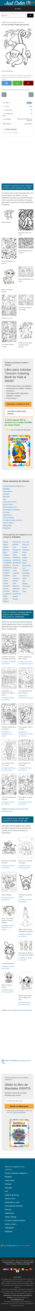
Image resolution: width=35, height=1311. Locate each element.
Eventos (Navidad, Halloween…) (16, 1173)
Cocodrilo (6, 591)
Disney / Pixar (8, 504)
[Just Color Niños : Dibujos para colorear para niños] (18, 3)
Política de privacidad (19, 1112)
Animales (14, 22)
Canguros (6, 573)
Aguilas (5, 542)
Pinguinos (25, 550)
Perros (24, 547)
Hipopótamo (17, 562)
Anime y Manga (8, 517)
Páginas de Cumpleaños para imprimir (7, 734)
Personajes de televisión (11, 510)
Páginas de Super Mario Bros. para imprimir (8, 927)
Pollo (24, 555)
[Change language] (33, 2)
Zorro (24, 591)
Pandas (15, 599)
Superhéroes (7, 515)
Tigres (24, 578)
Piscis (24, 552)
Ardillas (5, 547)
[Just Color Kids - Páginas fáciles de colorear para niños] (15, 1269)
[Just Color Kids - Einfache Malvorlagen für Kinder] (26, 1269)
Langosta (16, 573)
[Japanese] (17, 1271)
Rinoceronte (26, 565)
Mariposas (16, 588)
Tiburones (25, 576)
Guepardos (16, 557)
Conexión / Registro (29, 2)
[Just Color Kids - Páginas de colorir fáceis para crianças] (19, 1269)
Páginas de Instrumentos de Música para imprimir (25, 734)
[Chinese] (30, 1269)
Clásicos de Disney (9, 502)
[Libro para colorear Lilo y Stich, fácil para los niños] (25, 992)
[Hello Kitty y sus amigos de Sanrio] (9, 858)
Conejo (5, 599)
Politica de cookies (11, 1264)
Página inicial (6, 22)
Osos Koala (17, 594)
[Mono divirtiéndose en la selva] (9, 258)
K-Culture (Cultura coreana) (12, 520)
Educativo (6, 496)
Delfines (6, 601)
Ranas (24, 560)
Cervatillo (6, 586)
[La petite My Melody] (9, 960)
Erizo (14, 547)
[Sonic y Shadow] (9, 892)
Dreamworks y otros (10, 507)
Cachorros (6, 558)
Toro (23, 581)
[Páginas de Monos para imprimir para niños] (3, 1060)
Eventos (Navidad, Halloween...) (14, 486)
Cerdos (5, 583)
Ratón (24, 563)
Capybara (6, 575)
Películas (6, 512)
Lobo (14, 583)
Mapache (16, 586)
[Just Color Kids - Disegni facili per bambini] (22, 1269)
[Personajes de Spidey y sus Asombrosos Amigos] (25, 950)
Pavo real (25, 542)
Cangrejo (6, 570)
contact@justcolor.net (17, 1299)
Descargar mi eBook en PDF (18, 404)
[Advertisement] (17, 158)
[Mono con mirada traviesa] (9, 287)
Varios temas (7, 491)
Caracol (5, 578)
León (14, 576)
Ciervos (5, 588)
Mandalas (6, 489)
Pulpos (24, 558)
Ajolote (5, 544)
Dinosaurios (17, 542)
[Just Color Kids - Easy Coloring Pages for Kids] (6, 1269)
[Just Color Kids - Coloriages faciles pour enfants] (11, 1269)
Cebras (5, 581)
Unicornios (26, 586)
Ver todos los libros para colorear (16, 412)
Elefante (15, 544)
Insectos (15, 565)
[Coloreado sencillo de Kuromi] (25, 892)
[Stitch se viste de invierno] (9, 982)
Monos (21, 22)
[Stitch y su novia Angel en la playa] (25, 858)
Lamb (15, 570)
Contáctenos (18, 1262)
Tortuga (25, 583)
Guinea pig (16, 560)
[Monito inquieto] (9, 219)
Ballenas (6, 550)
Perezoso (25, 544)
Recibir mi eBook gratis (19, 1106)
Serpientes (26, 573)
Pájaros (15, 596)
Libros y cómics (8, 523)
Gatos (15, 555)
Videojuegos (7, 525)
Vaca (24, 589)
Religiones (6, 528)
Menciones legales (28, 1262)
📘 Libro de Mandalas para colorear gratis (15, 1245)
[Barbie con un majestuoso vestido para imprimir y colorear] (25, 926)
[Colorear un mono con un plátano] (25, 340)
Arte (4, 499)
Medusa (15, 591)
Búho (5, 552)
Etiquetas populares (8, 1262)
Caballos (6, 555)
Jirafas (15, 568)
